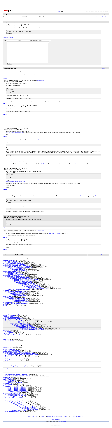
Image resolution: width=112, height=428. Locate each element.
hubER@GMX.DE (29, 196)
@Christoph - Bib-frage (8, 333)
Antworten (5, 78)
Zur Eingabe (56, 416)
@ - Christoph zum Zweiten (8, 355)
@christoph (10, 381)
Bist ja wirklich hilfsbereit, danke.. (18, 300)
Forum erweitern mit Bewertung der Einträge (12, 393)
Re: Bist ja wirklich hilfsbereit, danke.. (21, 301)
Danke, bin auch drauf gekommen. (14, 262)
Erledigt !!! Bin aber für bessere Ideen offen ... (14, 386)
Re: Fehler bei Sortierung (10, 380)
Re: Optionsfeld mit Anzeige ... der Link (24, 282)
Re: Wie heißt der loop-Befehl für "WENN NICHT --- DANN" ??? (17, 375)
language (5, 330)
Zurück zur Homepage (56, 419)
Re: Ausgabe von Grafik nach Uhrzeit (12, 310)
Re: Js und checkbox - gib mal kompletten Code (15, 291)
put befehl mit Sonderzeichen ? (9, 349)
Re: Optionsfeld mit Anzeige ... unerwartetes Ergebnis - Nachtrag (25, 279)
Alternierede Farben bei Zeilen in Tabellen (11, 396)
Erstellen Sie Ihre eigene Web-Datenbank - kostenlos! (56, 426)
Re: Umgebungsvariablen (10, 368)
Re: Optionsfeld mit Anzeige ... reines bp (28, 284)
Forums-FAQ (104, 16)
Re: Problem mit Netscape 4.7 (11, 261)
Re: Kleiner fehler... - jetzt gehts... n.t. (12, 259)
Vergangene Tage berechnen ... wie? (10, 385)
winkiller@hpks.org (35, 116)
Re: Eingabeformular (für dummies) (12, 272)
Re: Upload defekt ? (9, 338)
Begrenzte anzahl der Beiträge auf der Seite (12, 313)
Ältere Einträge (63, 416)
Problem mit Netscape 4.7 (8, 260)
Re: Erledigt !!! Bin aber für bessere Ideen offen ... (17, 387)
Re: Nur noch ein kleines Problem (18, 269)
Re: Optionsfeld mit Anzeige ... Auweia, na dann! (38, 288)
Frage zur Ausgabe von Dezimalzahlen (11, 361)
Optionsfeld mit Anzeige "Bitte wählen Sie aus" (12, 275)
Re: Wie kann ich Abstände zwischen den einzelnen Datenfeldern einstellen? (20, 353)
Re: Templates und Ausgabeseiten (12, 317)
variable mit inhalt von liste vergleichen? (11, 319)
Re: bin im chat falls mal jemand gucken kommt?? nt (16, 264)
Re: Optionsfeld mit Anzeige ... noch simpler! (21, 280)
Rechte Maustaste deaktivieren (9, 305)
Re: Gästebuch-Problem (10, 297)
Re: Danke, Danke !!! (16, 392)
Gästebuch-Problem (7, 296)
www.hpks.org (44, 116)
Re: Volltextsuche (8, 384)
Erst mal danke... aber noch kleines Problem (16, 298)
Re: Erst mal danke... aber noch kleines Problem (19, 299)
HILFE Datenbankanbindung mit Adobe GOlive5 (13, 318)
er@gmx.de (81, 195)
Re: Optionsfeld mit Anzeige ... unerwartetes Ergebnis (18, 277)
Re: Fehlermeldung (9, 340)
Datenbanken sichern (7, 302)
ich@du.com (22, 181)
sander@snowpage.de (10, 181)
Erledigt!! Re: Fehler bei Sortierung (15, 382)
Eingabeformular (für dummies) (9, 271)
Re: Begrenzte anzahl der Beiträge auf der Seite (14, 314)
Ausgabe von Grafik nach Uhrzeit (10, 309)
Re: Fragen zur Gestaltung (10, 358)
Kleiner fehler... (6, 257)
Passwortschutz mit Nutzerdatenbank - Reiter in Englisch (14, 265)
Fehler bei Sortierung (7, 379)
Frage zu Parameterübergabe (9, 315)
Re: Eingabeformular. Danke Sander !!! (15, 274)
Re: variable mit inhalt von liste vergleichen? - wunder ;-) (31, 328)
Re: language (8, 331)
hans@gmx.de (9, 161)
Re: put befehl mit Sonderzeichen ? (12, 350)
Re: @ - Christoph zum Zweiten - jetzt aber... (14, 356)
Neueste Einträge (31, 416)
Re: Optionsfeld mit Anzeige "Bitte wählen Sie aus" (15, 276)
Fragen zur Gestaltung (7, 357)
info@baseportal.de (40, 80)
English (59, 11)
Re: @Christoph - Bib (9, 378)
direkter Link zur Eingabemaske (9, 306)
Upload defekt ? (6, 337)
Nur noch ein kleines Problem (16, 268)
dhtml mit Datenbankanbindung (9, 373)
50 (97, 14)
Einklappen (93, 254)
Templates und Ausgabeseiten (9, 316)
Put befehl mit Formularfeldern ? (10, 398)
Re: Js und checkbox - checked (16, 293)
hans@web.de (44, 163)
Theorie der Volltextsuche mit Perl (10, 335)
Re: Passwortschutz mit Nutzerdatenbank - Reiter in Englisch (17, 266)
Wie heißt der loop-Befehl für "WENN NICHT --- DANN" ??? (15, 374)
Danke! (17, 345)
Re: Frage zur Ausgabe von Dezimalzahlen (13, 362)
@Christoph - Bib (6, 377)
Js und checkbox (6, 290)
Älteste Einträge (81, 416)
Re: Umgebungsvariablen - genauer (15, 369)
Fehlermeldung (6, 339)
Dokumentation (99, 16)
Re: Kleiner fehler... (9, 258)
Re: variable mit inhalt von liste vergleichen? (14, 320)
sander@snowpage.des (10, 132)
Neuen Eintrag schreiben (7, 19)
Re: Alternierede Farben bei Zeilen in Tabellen (14, 397)
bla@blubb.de (20, 161)
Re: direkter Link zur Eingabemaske (12, 307)
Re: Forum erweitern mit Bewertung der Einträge (15, 394)
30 (95, 14)
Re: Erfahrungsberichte (10, 348)
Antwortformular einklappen (8, 37)
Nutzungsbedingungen (62, 421)
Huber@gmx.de (72, 195)
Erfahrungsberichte (7, 347)
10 (94, 14)
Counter (5, 304)
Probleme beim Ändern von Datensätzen (11, 351)
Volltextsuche (6, 383)
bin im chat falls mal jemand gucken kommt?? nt (13, 263)
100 (99, 14)
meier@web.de (51, 233)
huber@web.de (15, 161)
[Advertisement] (56, 4)
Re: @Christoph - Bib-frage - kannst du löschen (14, 334)
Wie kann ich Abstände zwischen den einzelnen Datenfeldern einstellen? (18, 352)
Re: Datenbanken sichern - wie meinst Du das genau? (16, 303)
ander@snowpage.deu (19, 132)
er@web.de (75, 163)
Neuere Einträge (50, 416)
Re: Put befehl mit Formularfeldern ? (12, 399)
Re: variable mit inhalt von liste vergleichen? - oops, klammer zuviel (21, 321)
